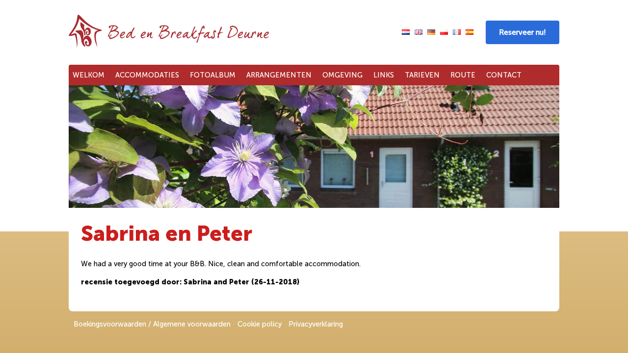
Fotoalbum (213, 75)
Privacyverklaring (315, 324)
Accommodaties (147, 75)
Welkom (89, 75)
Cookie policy (259, 324)
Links (383, 75)
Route (462, 75)
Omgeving (342, 75)
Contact (504, 75)
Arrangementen (279, 75)
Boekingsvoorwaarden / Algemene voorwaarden (152, 324)
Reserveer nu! (522, 32)
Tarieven (422, 75)
